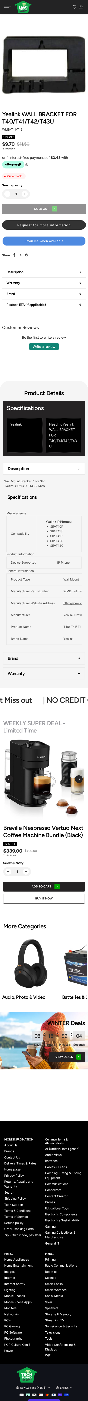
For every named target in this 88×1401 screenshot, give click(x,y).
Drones (50, 1202)
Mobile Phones (14, 1296)
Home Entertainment (18, 1265)
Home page (12, 1169)
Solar (48, 1302)
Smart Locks (54, 1284)
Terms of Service (16, 1216)
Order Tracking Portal (19, 1229)
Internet (9, 1277)
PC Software (13, 1332)
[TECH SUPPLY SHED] (23, 7)
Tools (48, 1338)
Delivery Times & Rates (20, 1163)
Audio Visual (53, 1155)
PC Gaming (12, 1326)
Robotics (51, 1271)
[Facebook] (14, 255)
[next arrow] (79, 779)
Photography (13, 1338)
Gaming (50, 1226)
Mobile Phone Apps (18, 1302)
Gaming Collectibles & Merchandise (60, 1235)
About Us (10, 1145)
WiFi (48, 1355)
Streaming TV (54, 1320)
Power (8, 1350)
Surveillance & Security (61, 1326)
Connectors (53, 1190)
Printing (50, 1259)
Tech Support (13, 1204)
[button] (81, 7)
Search (9, 1192)
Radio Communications (61, 1265)
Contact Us (12, 1157)
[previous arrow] (9, 779)
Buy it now (44, 898)
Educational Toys (57, 1208)
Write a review (44, 346)
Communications (56, 1184)
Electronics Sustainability (62, 1220)
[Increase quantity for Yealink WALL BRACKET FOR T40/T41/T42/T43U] (25, 194)
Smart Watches (55, 1290)
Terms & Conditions (17, 1210)
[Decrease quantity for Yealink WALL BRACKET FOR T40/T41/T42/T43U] (7, 194)
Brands (9, 1151)
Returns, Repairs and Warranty (18, 1184)
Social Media (54, 1296)
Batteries (51, 1161)
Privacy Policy (14, 1175)
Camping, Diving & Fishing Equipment (63, 1175)
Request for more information (44, 225)
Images (9, 1271)
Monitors (10, 1308)
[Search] (74, 7)
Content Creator (56, 1196)
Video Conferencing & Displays (60, 1347)
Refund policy (13, 1223)
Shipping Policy (15, 1198)
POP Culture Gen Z (17, 1344)
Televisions (52, 1332)
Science (50, 1277)
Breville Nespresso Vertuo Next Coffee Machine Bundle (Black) (43, 831)
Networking (12, 1314)
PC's (7, 1320)
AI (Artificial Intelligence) (62, 1149)
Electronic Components (61, 1214)
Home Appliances (16, 1259)
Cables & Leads (56, 1167)
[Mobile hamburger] (8, 7)
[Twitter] (20, 255)
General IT (52, 1243)
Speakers (51, 1308)
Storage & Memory (58, 1314)
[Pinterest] (26, 255)
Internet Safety (14, 1284)
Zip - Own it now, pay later (22, 1235)
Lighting (10, 1290)
